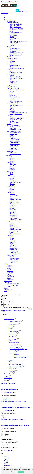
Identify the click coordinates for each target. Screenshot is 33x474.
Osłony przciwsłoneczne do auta (18, 112)
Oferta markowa (8, 373)
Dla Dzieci (9, 69)
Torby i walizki (14, 252)
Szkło (11, 191)
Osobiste (9, 115)
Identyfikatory (13, 35)
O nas (5, 291)
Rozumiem (20, 471)
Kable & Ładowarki (15, 126)
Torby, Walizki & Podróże (13, 131)
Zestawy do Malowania (16, 72)
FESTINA (9, 222)
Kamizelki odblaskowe (13, 87)
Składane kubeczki (15, 97)
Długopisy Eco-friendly (16, 24)
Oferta (10, 310)
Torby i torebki (14, 201)
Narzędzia (12, 111)
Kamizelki (12, 107)
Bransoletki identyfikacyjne (17, 89)
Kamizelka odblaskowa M (9, 389)
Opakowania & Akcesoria (16, 29)
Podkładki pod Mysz (15, 42)
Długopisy (13, 164)
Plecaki (12, 136)
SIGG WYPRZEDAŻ (13, 285)
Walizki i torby (14, 218)
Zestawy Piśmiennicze (16, 32)
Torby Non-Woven (15, 141)
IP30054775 (7, 428)
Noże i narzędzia (14, 258)
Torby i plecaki (14, 261)
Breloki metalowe (14, 49)
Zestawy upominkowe (16, 204)
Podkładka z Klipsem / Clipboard (18, 41)
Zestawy (12, 169)
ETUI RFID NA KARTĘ (16, 118)
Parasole (12, 67)
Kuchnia (12, 189)
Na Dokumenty (14, 38)
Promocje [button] (6, 282)
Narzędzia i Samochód (13, 104)
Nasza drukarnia (8, 289)
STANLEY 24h (8, 281)
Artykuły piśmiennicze (13, 22)
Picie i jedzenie (14, 259)
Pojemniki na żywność (16, 182)
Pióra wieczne (13, 215)
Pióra (11, 166)
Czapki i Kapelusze (12, 58)
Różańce (12, 95)
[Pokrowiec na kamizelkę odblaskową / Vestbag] (13, 401)
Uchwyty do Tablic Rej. (16, 114)
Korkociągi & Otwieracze (16, 78)
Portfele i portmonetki (15, 199)
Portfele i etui (13, 249)
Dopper (9, 221)
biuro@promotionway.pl (7, 450)
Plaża (11, 94)
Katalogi (6, 288)
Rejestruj (17, 1)
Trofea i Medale (14, 102)
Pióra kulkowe (14, 198)
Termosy (12, 98)
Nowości (6, 376)
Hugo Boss (10, 235)
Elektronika (13, 211)
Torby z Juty (13, 148)
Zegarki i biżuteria (14, 202)
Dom (11, 188)
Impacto (9, 274)
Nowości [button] (6, 264)
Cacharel (9, 265)
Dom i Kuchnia (11, 74)
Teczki (12, 45)
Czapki (12, 59)
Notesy (12, 39)
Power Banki (13, 128)
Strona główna (4, 310)
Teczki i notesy (14, 216)
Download (6, 462)
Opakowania (13, 244)
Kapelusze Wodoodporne (16, 65)
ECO (8, 85)
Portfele (12, 121)
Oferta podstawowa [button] (9, 19)
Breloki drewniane (15, 48)
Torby (11, 232)
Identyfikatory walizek (16, 132)
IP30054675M (7, 392)
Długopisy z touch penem (16, 28)
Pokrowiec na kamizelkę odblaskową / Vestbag (16, 407)
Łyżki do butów (14, 122)
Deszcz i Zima (10, 64)
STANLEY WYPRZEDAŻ (14, 283)
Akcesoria (12, 176)
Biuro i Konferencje (12, 34)
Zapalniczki (10, 151)
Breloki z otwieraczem (16, 54)
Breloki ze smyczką (15, 55)
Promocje (6, 458)
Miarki (12, 109)
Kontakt (6, 1)
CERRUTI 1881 (11, 205)
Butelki (9, 57)
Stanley (9, 175)
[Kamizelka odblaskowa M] (8, 383)
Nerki (11, 92)
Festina (9, 269)
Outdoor (9, 124)
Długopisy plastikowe (15, 27)
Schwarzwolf (10, 255)
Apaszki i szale (14, 195)
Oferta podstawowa (9, 319)
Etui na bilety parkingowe (16, 105)
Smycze (12, 44)
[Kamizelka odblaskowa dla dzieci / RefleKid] (13, 419)
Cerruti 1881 (10, 266)
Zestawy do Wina (14, 84)
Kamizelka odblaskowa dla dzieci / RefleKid (15, 425)
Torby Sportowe (14, 145)
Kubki (11, 79)
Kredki (12, 71)
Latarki (12, 108)
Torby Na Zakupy (14, 139)
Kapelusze (13, 61)
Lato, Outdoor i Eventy (13, 88)
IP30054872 (7, 410)
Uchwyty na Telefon (15, 129)
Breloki (9, 47)
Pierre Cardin (10, 162)
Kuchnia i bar (13, 81)
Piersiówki (13, 181)
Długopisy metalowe (15, 25)
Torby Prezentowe (15, 144)
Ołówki (12, 31)
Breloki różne (13, 51)
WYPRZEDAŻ (11, 21)
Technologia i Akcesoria (13, 125)
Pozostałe (12, 168)
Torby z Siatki (13, 149)
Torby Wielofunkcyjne (16, 101)
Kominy (12, 62)
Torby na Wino (14, 82)
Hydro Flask (10, 156)
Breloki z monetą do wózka (17, 52)
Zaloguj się (11, 1)
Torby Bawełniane (15, 138)
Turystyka (12, 262)
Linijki (12, 37)
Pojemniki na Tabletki (15, 119)
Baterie (12, 75)
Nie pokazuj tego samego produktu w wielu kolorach (15, 307)
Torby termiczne (14, 99)
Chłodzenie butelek (15, 77)
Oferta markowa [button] (8, 155)
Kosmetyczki (13, 134)
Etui (11, 117)
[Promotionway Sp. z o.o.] (9, 5)
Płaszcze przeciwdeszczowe (17, 68)
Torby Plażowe (14, 142)
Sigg (8, 171)
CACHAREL (10, 192)
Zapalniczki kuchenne (15, 154)
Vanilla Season (10, 186)
